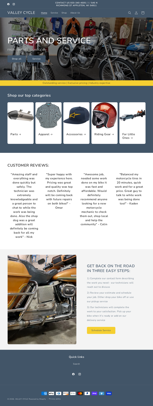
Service (36, 58)
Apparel (43, 134)
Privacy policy (55, 399)
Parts (14, 134)
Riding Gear (102, 134)
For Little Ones (128, 136)
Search (76, 363)
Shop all (16, 58)
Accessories (74, 134)
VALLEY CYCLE (21, 399)
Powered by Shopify (37, 399)
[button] (129, 13)
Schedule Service (101, 330)
